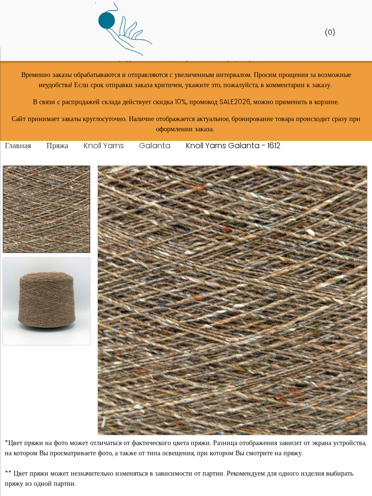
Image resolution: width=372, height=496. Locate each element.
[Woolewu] (123, 53)
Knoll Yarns (104, 145)
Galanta (154, 145)
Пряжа (57, 145)
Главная (18, 145)
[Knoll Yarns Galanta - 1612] (232, 302)
